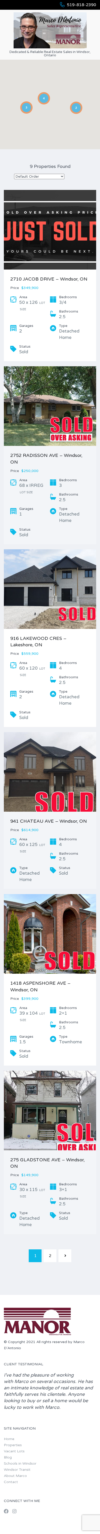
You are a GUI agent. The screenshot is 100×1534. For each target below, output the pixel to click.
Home (9, 1439)
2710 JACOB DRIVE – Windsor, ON (48, 279)
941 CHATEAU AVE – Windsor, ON (48, 821)
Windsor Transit (17, 1469)
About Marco (15, 1476)
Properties (13, 1445)
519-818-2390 (81, 4)
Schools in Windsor (20, 1463)
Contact (11, 1482)
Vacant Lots (14, 1451)
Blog (8, 1457)
